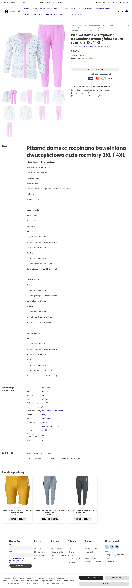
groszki (45, 403)
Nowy (44, 440)
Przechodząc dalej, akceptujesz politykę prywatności (17, 560)
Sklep (85, 25)
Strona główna (76, 25)
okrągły (45, 415)
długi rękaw (46, 418)
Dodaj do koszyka (95, 69)
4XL (43, 395)
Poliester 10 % (59, 411)
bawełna (45, 407)
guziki (44, 430)
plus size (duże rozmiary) (51, 426)
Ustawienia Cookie (117, 578)
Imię (10, 544)
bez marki (46, 387)
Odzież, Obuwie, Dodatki (97, 25)
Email (11, 551)
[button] (59, 9)
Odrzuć (104, 584)
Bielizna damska (77, 47)
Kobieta (45, 391)
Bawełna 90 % (47, 411)
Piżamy (80, 28)
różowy (45, 399)
